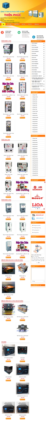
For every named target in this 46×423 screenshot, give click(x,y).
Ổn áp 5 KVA (35, 105)
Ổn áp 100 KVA (35, 158)
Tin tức (30, 24)
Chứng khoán (36, 232)
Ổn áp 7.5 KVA (35, 111)
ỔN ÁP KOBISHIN (35, 63)
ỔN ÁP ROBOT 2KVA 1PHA (22, 95)
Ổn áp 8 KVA (35, 113)
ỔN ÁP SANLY (34, 65)
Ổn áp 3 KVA (35, 101)
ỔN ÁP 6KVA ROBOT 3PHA (8, 215)
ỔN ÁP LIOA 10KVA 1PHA (8, 193)
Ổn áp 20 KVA (35, 121)
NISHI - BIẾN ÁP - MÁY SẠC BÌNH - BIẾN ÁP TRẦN (37, 81)
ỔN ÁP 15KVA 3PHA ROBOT (8, 234)
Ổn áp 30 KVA (35, 125)
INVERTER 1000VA (22, 376)
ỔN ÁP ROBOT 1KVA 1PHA (8, 75)
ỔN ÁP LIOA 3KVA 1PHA (8, 155)
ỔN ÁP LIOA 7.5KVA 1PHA (22, 174)
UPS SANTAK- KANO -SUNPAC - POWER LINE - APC (37, 86)
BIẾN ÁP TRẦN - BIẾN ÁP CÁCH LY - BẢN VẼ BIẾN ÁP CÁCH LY (37, 78)
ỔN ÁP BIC (34, 53)
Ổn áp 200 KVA (35, 167)
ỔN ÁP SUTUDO (35, 49)
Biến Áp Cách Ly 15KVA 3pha (22, 335)
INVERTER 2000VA (22, 415)
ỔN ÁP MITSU (34, 69)
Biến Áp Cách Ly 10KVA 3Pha (22, 316)
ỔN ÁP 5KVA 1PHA (8, 174)
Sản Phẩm (16, 24)
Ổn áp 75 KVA (35, 156)
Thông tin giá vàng (37, 227)
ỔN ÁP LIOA (34, 45)
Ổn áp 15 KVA (35, 119)
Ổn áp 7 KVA (35, 109)
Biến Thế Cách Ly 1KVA (8, 294)
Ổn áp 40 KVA (35, 127)
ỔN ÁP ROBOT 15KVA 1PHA (8, 56)
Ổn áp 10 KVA (35, 115)
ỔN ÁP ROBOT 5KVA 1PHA (22, 75)
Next (44, 208)
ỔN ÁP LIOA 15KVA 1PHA (23, 155)
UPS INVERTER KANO (8, 357)
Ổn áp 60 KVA (35, 131)
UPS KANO (22, 357)
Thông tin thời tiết (36, 225)
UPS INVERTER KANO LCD (22, 396)
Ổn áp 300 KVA (35, 171)
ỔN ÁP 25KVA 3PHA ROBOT (8, 253)
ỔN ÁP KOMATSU (35, 67)
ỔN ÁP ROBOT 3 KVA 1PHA (8, 114)
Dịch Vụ (23, 24)
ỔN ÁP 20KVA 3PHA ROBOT (22, 234)
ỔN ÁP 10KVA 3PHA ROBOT (22, 215)
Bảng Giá (37, 24)
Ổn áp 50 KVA (35, 129)
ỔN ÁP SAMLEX (35, 61)
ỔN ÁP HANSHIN (35, 47)
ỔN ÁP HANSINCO (35, 51)
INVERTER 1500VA (8, 415)
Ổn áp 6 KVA (35, 107)
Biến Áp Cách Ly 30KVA (8, 316)
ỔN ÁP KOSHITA (35, 55)
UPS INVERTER (8, 376)
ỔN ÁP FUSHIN (34, 59)
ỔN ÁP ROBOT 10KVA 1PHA (22, 114)
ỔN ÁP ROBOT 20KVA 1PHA (22, 56)
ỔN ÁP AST (34, 57)
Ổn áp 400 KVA (35, 173)
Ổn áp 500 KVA (35, 175)
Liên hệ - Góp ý (6, 26)
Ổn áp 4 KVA (35, 103)
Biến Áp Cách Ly (8, 275)
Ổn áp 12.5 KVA (35, 117)
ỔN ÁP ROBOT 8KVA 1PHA (8, 133)
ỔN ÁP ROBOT (34, 43)
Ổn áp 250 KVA (35, 169)
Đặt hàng (8, 60)
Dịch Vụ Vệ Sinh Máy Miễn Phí (37, 254)
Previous (45, 182)
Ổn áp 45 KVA (35, 152)
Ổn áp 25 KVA (35, 123)
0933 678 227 (40, 215)
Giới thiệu (9, 24)
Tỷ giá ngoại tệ (36, 230)
